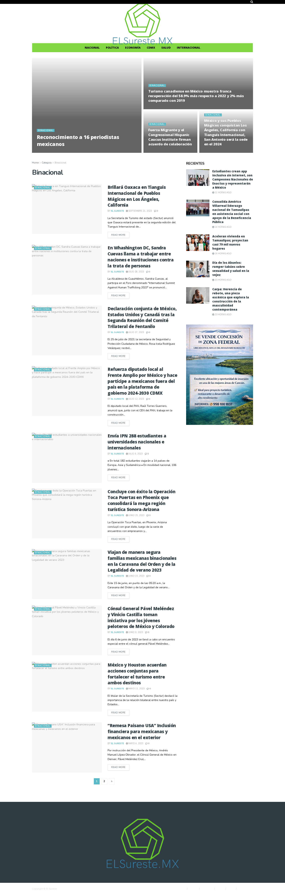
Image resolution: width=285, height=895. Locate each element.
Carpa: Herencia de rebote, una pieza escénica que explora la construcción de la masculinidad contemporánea (230, 299)
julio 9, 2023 (135, 453)
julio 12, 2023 (136, 399)
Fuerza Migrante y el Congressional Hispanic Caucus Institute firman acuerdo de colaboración (170, 137)
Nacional (92, 47)
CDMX (151, 47)
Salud (166, 47)
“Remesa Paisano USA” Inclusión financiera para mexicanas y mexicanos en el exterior (142, 731)
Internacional (188, 47)
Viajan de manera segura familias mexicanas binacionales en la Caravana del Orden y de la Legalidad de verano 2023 (142, 561)
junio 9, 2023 (135, 632)
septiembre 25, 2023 (218, 151)
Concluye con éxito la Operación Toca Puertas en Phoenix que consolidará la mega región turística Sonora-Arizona (141, 500)
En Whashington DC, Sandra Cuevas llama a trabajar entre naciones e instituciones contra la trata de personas (141, 256)
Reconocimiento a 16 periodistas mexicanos (78, 140)
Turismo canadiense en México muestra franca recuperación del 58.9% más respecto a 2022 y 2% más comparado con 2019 (196, 96)
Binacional (45, 130)
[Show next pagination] (112, 781)
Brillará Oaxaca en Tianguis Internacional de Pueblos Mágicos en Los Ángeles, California (137, 196)
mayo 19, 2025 (65, 151)
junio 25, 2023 (136, 515)
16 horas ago (222, 253)
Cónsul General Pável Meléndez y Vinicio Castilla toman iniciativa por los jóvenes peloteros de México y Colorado (141, 617)
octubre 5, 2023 (160, 151)
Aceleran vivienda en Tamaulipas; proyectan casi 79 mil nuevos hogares (230, 242)
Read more (120, 234)
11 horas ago (222, 192)
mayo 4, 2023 (135, 743)
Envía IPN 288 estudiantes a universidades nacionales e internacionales (137, 442)
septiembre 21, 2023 (140, 211)
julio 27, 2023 (136, 332)
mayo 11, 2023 (136, 688)
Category (47, 162)
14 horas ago (222, 227)
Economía (133, 47)
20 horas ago (222, 279)
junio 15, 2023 (136, 576)
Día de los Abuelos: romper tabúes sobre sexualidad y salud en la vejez (230, 269)
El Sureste (46, 151)
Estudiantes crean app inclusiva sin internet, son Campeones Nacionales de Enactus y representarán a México (232, 179)
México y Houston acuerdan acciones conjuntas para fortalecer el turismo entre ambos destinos (137, 673)
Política (112, 47)
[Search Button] (251, 2)
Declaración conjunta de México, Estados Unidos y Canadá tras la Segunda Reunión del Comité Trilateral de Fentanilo (142, 317)
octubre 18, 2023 (160, 108)
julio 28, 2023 (136, 271)
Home (35, 162)
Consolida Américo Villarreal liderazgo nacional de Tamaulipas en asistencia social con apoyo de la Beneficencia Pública (231, 212)
